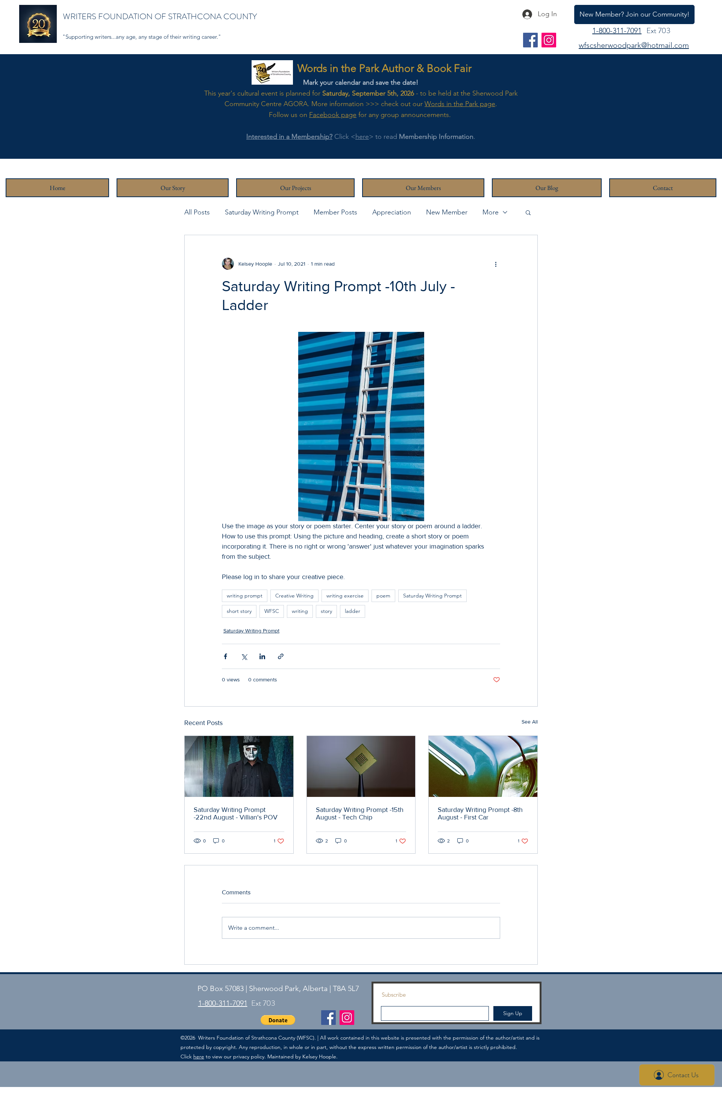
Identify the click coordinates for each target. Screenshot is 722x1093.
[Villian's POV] (239, 766)
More (490, 212)
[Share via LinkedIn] (262, 656)
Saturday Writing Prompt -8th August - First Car (480, 813)
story (326, 611)
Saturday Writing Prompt (262, 212)
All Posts (197, 212)
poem (383, 595)
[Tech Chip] (361, 766)
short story (239, 611)
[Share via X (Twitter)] (243, 656)
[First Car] (483, 766)
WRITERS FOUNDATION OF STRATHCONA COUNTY (160, 16)
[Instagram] (549, 40)
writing (300, 611)
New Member (446, 212)
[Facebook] (530, 40)
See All (530, 722)
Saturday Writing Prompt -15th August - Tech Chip (359, 813)
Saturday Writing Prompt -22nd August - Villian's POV (236, 813)
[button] (528, 212)
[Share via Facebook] (225, 656)
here (362, 136)
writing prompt (244, 595)
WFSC (271, 611)
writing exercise (345, 595)
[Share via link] (280, 656)
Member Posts (335, 212)
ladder (352, 611)
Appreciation (391, 212)
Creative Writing (294, 595)
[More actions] (495, 263)
